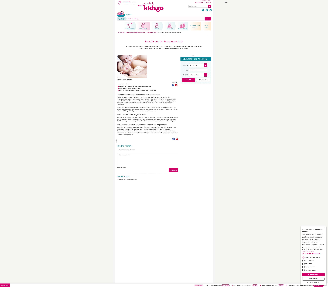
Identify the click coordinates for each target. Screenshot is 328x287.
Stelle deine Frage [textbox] (133, 18)
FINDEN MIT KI (203, 80)
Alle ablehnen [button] (313, 279)
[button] (173, 85)
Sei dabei (241, 285)
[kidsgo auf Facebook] (207, 10)
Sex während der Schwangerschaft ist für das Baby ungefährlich (137, 90)
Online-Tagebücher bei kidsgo (255, 285)
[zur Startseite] (152, 7)
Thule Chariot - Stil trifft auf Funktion (283, 285)
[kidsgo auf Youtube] (210, 10)
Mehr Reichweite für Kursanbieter (228, 285)
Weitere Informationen (308, 251)
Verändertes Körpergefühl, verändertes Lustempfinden (135, 86)
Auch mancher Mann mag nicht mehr (130, 88)
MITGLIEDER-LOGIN (205, 1)
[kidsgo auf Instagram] (203, 10)
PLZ (187, 70)
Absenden (173, 170)
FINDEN (188, 80)
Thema (185, 75)
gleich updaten (211, 285)
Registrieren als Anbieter (203, 2)
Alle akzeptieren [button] (313, 274)
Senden (208, 18)
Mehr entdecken (298, 285)
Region (185, 65)
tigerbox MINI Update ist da (199, 285)
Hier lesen (266, 285)
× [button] (324, 228)
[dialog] (313, 255)
